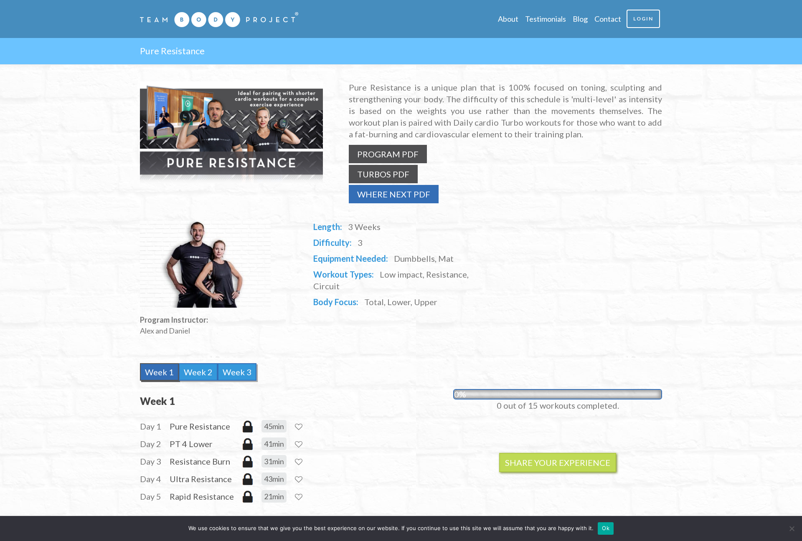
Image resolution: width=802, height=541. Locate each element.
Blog (580, 18)
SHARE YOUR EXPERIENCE (557, 463)
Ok (605, 528)
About (508, 18)
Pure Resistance (200, 426)
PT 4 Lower (191, 444)
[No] (791, 528)
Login (643, 18)
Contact (607, 18)
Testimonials (545, 18)
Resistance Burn (200, 461)
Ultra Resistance (201, 479)
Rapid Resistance (202, 496)
